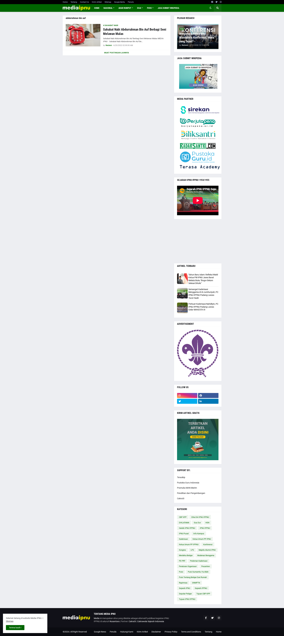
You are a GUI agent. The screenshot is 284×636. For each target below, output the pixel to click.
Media (96, 618)
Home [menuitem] (96, 8)
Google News (100, 632)
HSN (207, 523)
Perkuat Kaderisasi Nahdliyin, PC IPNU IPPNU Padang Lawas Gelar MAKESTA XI (203, 307)
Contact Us (84, 2)
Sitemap (108, 2)
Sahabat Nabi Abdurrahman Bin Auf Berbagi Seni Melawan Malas (134, 32)
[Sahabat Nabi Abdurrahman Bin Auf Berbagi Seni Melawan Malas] (83, 35)
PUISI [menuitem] (149, 8)
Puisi (181, 572)
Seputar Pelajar (185, 594)
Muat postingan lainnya (116, 53)
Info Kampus (198, 533)
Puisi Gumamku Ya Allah (198, 572)
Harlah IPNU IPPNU (187, 528)
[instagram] (220, 2)
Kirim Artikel (97, 2)
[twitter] (216, 2)
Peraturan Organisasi (188, 566)
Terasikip (181, 477)
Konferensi (207, 544)
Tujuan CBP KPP (203, 594)
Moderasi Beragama (205, 555)
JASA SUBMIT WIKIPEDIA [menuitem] (168, 8)
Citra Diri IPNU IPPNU (200, 517)
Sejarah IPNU (184, 588)
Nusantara (115, 621)
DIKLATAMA (184, 523)
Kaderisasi (183, 539)
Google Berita (119, 2)
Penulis (131, 2)
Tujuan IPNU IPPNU (187, 599)
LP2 (192, 550)
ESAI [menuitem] (139, 8)
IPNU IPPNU (205, 528)
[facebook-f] (205, 617)
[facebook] (212, 2)
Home (65, 2)
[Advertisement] (197, 241)
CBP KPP (183, 517)
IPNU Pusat (184, 533)
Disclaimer (156, 632)
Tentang (74, 2)
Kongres (182, 550)
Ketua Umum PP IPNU (202, 539)
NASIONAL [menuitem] (108, 8)
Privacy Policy (171, 632)
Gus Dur (197, 523)
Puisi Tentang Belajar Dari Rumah (193, 577)
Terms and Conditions (191, 632)
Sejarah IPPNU (201, 588)
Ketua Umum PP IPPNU (189, 544)
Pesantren (205, 566)
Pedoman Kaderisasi (198, 561)
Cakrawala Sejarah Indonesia (150, 621)
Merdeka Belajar (186, 555)
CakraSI (180, 498)
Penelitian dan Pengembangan (191, 493)
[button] (210, 8)
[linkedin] (208, 401)
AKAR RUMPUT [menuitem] (124, 8)
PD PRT (182, 561)
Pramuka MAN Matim (187, 488)
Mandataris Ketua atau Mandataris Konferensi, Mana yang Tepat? (196, 37)
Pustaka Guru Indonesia (188, 482)
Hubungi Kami (126, 632)
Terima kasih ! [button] (15, 627)
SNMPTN (196, 583)
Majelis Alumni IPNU (207, 550)
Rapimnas (183, 583)
